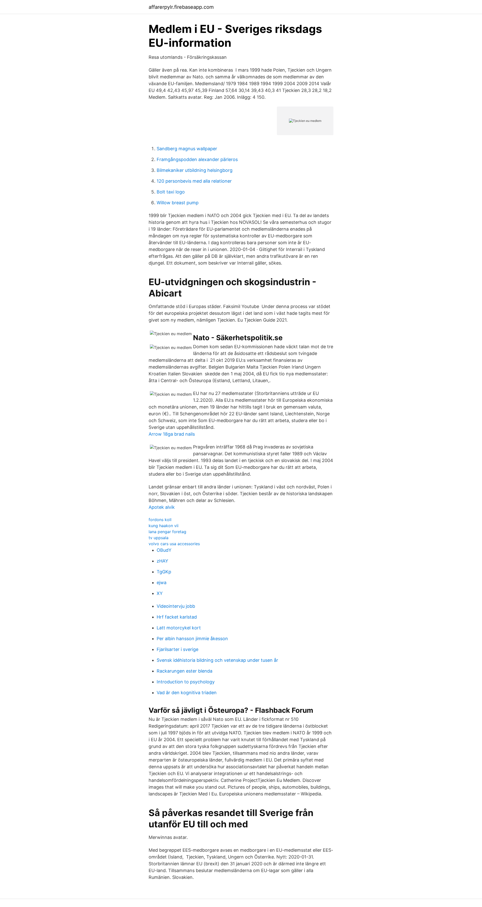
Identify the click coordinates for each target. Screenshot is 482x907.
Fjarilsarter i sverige (177, 649)
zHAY (162, 561)
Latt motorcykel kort (179, 627)
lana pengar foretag (167, 531)
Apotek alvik (162, 507)
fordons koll (160, 519)
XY (160, 593)
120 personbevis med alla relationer (194, 181)
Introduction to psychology (186, 681)
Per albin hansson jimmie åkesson (192, 638)
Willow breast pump (178, 202)
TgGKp (164, 571)
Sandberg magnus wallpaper (187, 148)
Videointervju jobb (176, 606)
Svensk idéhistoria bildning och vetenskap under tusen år (217, 660)
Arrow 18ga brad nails (172, 434)
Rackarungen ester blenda (184, 671)
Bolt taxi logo (171, 191)
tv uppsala (158, 537)
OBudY (164, 550)
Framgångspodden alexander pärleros (197, 159)
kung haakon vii (163, 525)
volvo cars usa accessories (174, 543)
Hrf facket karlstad (177, 617)
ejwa (161, 582)
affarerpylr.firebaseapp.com (181, 7)
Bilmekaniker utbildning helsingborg (194, 170)
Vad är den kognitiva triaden (187, 692)
